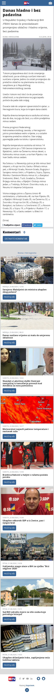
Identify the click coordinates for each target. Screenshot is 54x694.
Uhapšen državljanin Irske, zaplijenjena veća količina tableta (26, 658)
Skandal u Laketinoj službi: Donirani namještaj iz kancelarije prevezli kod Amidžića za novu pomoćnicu (22, 383)
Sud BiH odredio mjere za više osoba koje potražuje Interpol (24, 613)
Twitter (39, 225)
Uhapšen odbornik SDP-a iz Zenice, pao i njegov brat (23, 521)
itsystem (30, 685)
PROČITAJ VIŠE (9, 297)
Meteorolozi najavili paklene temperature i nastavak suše (26, 430)
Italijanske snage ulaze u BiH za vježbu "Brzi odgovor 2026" (26, 567)
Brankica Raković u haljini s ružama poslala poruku (25, 476)
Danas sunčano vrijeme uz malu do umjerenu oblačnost (26, 336)
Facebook (27, 225)
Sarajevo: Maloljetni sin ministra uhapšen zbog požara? (25, 290)
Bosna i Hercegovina (27, 252)
